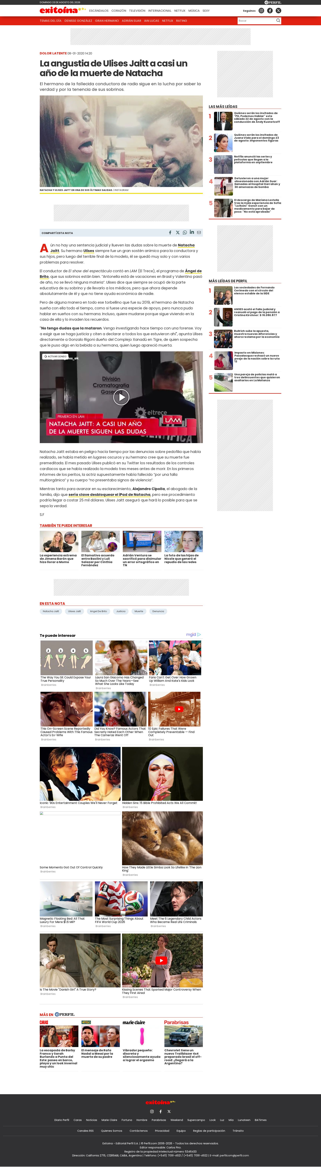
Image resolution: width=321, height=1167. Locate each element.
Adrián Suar (131, 21)
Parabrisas (159, 1120)
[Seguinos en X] (278, 10)
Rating (181, 21)
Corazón (118, 11)
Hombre (142, 1120)
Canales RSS (85, 1131)
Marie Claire (109, 1120)
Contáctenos (139, 1131)
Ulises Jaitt (74, 611)
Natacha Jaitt (51, 611)
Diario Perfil (61, 1120)
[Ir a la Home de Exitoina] (63, 10)
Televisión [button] (137, 11)
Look (213, 1120)
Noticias (91, 1120)
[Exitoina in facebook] (270, 10)
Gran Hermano (107, 21)
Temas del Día (50, 21)
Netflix (179, 11)
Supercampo (196, 1120)
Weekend (177, 1120)
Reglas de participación (209, 1131)
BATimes (261, 1120)
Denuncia (158, 611)
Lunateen (244, 1120)
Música (194, 11)
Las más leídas (223, 106)
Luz (222, 1120)
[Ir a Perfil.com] (273, 3)
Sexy (206, 11)
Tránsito (238, 1131)
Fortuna (127, 1120)
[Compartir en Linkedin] (192, 232)
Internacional (159, 11)
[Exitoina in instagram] (261, 10)
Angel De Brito (98, 611)
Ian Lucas (151, 21)
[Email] (199, 233)
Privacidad (162, 1131)
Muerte (139, 611)
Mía (231, 1120)
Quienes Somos (111, 1131)
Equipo (181, 1131)
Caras (78, 1120)
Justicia (120, 611)
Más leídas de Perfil (228, 281)
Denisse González (78, 21)
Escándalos (98, 11)
